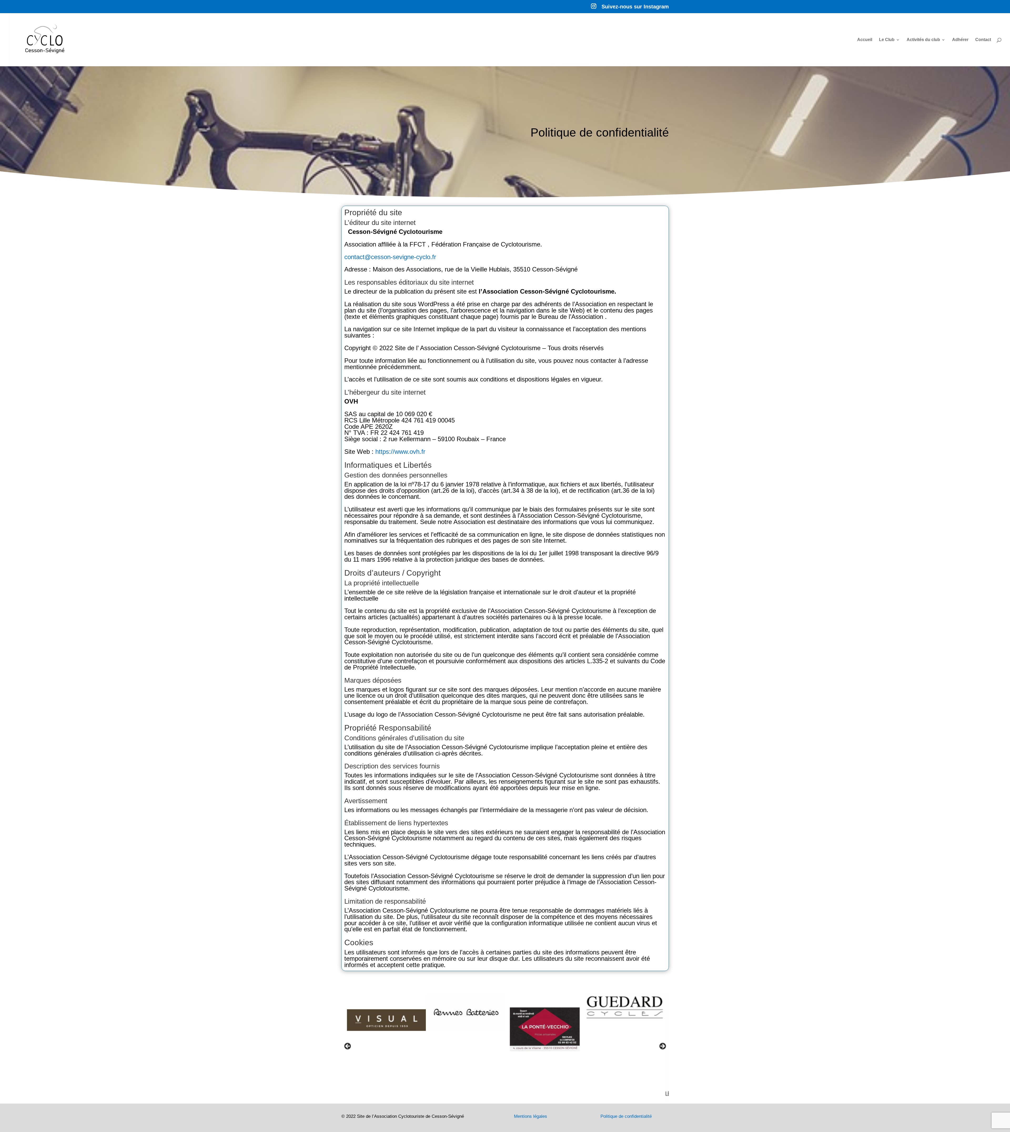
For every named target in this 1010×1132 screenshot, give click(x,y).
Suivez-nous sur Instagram (635, 6)
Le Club (887, 40)
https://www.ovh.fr (400, 451)
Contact (983, 40)
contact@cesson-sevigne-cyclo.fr (390, 256)
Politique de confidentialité (626, 1116)
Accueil (864, 40)
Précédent (348, 1046)
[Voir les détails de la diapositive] (380, 1012)
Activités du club (923, 40)
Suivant (662, 1046)
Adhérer (960, 40)
